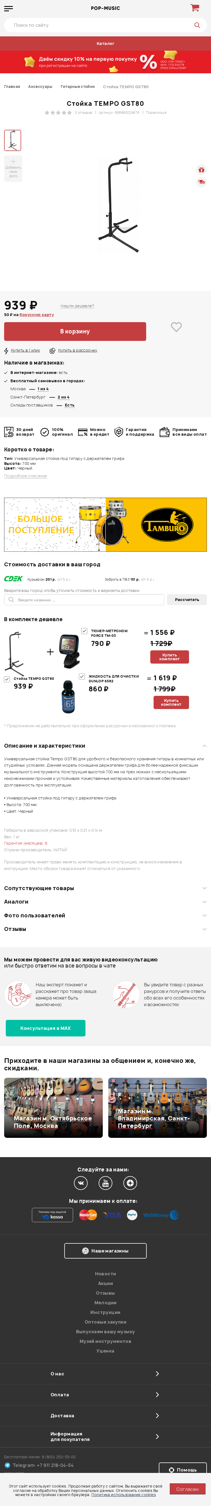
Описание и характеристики (44, 745)
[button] (7, 1108)
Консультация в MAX (45, 1028)
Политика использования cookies (123, 1494)
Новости (105, 1274)
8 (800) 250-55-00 (59, 1456)
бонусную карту (37, 314)
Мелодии (106, 1303)
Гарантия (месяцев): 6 (26, 843)
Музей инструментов (106, 1341)
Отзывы (15, 929)
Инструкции (105, 1312)
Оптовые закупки (105, 1322)
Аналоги (16, 901)
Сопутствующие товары (39, 888)
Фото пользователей (34, 915)
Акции (105, 1283)
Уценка (105, 1351)
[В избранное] (176, 331)
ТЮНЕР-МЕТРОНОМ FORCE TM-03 (109, 633)
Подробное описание (25, 475)
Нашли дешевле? (77, 305)
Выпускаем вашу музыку (105, 1332)
